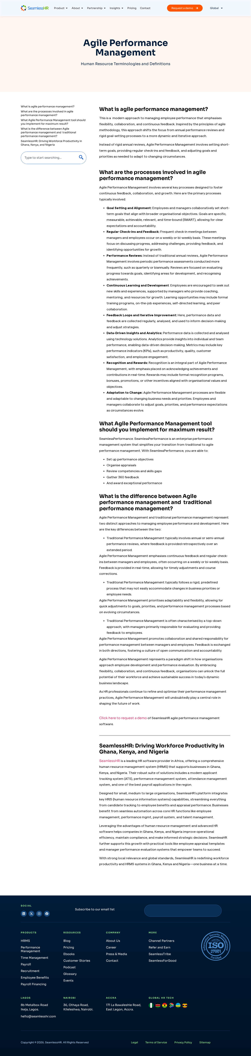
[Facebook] (47, 914)
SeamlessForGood (162, 961)
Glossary (70, 974)
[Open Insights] (122, 8)
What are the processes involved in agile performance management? (47, 113)
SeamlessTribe (160, 954)
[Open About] (82, 8)
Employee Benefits (35, 978)
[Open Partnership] (104, 8)
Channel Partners (161, 941)
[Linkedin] (24, 914)
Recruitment (30, 971)
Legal (134, 1042)
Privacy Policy (183, 1042)
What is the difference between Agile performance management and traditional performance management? (48, 132)
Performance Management (30, 949)
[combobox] (48, 158)
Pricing (68, 947)
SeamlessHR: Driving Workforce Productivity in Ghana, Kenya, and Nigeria (51, 142)
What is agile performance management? (47, 106)
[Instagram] (39, 914)
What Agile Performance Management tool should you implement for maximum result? (53, 121)
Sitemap (205, 1042)
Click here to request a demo (123, 718)
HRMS (25, 941)
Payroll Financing (33, 984)
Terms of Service (156, 1042)
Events (68, 980)
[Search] (80, 158)
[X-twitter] (31, 914)
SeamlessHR (109, 761)
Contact (112, 961)
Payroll (26, 964)
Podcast (69, 967)
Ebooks (69, 954)
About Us (113, 941)
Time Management (34, 958)
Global (214, 8)
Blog (66, 941)
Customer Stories (76, 961)
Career (111, 947)
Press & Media (116, 954)
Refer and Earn (159, 947)
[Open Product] (66, 8)
